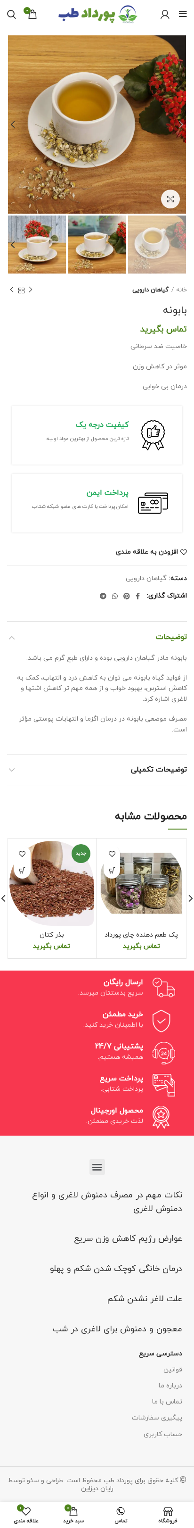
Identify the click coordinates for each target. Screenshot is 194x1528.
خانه (181, 290)
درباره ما (170, 1385)
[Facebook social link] (138, 596)
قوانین (172, 1369)
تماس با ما (167, 1401)
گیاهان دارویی (150, 290)
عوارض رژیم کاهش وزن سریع (128, 1239)
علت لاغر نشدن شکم (144, 1299)
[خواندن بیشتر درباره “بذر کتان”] (22, 870)
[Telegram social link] (103, 596)
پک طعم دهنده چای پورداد (141, 934)
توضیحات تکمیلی (159, 769)
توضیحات (171, 637)
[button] (97, 1167)
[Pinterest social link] (127, 596)
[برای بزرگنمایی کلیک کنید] (170, 199)
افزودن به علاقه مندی (147, 552)
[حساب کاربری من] (165, 14)
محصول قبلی (30, 290)
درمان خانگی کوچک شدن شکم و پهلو (116, 1269)
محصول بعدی (11, 290)
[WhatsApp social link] (115, 596)
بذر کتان (52, 934)
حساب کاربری (163, 1434)
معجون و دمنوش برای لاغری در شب (117, 1329)
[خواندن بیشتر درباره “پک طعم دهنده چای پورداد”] (112, 870)
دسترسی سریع (160, 1353)
